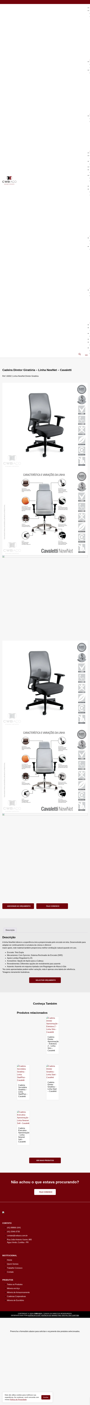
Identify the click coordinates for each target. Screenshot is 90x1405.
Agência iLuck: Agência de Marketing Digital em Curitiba (53, 1315)
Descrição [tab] (10, 930)
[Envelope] (11, 2)
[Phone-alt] (7, 2)
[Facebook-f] (7, 1247)
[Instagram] (3, 1247)
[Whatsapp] (3, 2)
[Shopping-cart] (83, 180)
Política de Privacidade (18, 1399)
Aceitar (45, 1397)
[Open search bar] (80, 354)
